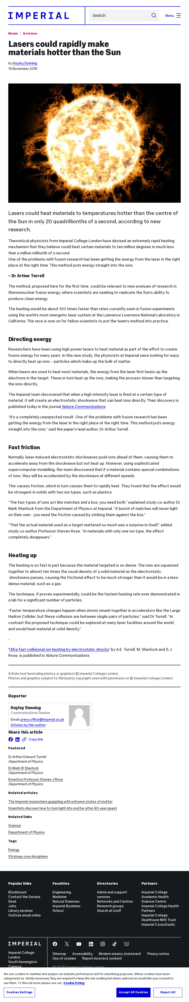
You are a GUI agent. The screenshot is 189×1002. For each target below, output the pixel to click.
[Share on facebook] (10, 739)
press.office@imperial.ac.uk (42, 719)
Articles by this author (28, 725)
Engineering (62, 892)
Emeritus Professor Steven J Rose (35, 779)
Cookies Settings (19, 992)
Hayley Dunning (25, 63)
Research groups (110, 906)
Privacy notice (158, 953)
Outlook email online (24, 915)
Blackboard (17, 892)
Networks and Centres (115, 901)
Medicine (60, 897)
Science (30, 33)
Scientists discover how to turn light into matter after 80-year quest (62, 808)
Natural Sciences (66, 901)
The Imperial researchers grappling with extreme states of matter (60, 801)
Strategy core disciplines (28, 856)
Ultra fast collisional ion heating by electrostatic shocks (59, 649)
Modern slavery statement (120, 953)
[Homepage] (46, 15)
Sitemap (59, 953)
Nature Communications (83, 406)
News (13, 33)
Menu (169, 15)
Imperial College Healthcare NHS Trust (159, 917)
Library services (20, 910)
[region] (94, 984)
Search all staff (109, 910)
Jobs (12, 906)
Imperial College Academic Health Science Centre (155, 897)
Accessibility (82, 953)
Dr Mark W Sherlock (23, 768)
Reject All (167, 992)
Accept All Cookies (133, 992)
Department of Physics (26, 832)
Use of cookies (64, 958)
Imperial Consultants (158, 924)
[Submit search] (153, 15)
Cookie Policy (74, 983)
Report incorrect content (102, 958)
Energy (13, 849)
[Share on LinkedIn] (17, 739)
